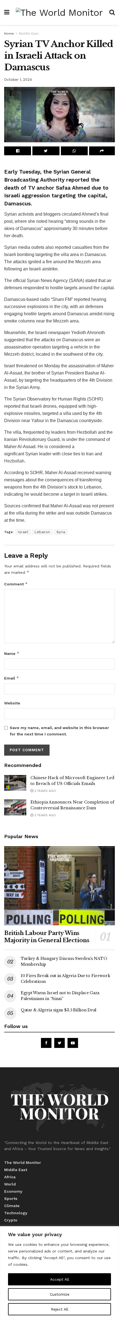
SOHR (95, 399)
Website (12, 703)
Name (11, 653)
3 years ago (44, 791)
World (10, 1184)
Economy (13, 1191)
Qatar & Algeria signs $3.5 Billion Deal (58, 1010)
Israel (23, 532)
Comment (16, 584)
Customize (59, 1294)
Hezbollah (14, 461)
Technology (15, 1213)
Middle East (28, 33)
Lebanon (42, 532)
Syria (60, 532)
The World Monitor (22, 1162)
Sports (10, 1198)
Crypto (10, 1220)
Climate (12, 1205)
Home (9, 33)
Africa (9, 1177)
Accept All (59, 1279)
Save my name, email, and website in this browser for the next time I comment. (59, 730)
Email (11, 678)
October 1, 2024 (18, 80)
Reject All (59, 1309)
